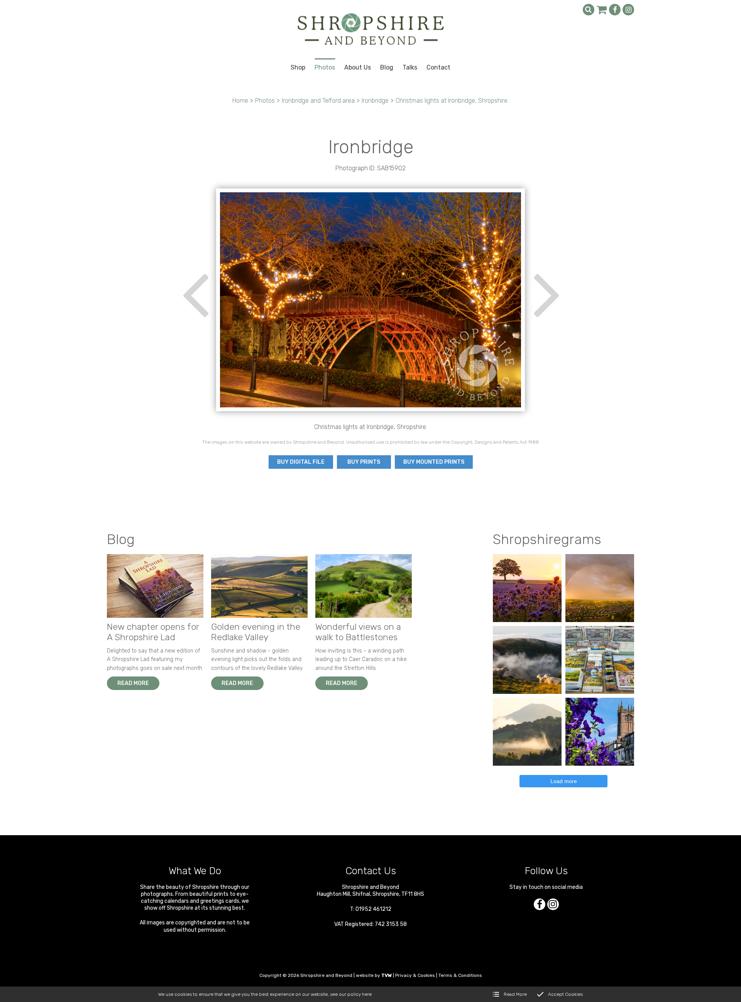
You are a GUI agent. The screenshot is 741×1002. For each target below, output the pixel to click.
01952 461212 (373, 909)
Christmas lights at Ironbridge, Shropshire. (452, 100)
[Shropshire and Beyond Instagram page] (628, 9)
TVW (386, 975)
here (367, 994)
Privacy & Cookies (415, 975)
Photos (265, 100)
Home (240, 100)
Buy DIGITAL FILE (301, 462)
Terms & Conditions (460, 975)
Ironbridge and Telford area (318, 100)
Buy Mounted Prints (433, 462)
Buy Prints (363, 462)
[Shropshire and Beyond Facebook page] (615, 9)
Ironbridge (375, 100)
